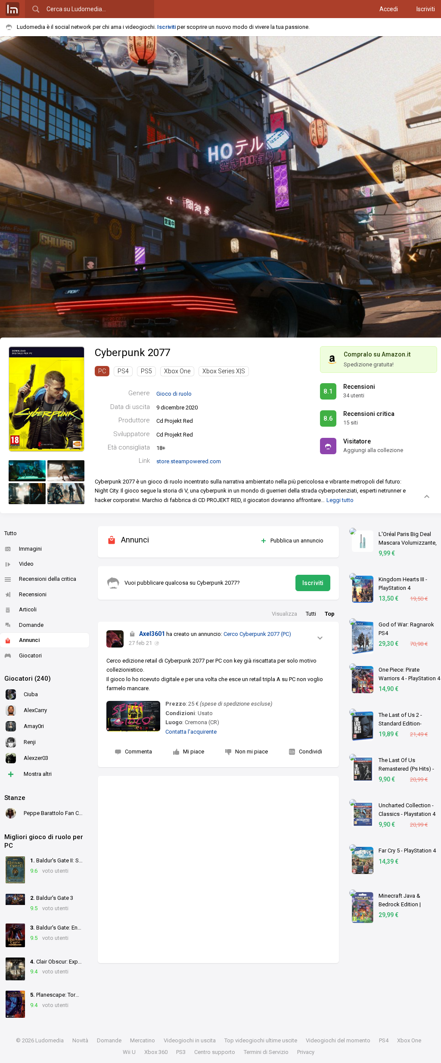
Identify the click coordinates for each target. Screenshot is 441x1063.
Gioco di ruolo (174, 393)
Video (26, 564)
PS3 (181, 1052)
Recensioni (33, 594)
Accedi (388, 9)
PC (102, 371)
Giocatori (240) (27, 678)
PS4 (123, 371)
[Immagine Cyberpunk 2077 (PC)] (27, 470)
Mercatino (142, 1040)
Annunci (29, 640)
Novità (80, 1040)
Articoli (28, 609)
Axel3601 (152, 633)
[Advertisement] (218, 869)
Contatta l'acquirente (191, 731)
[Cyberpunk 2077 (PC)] (46, 398)
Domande (31, 625)
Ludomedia (49, 1040)
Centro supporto (214, 1052)
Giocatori (30, 655)
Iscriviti (425, 9)
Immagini (30, 548)
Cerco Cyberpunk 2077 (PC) (257, 634)
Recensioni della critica (47, 579)
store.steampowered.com (188, 461)
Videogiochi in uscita (190, 1040)
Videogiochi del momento (338, 1040)
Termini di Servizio (266, 1052)
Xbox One (177, 371)
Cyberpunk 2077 (132, 353)
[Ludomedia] (12, 9)
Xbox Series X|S (223, 371)
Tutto (10, 533)
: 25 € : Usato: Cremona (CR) (218, 712)
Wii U (129, 1052)
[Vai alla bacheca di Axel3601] (115, 639)
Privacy (305, 1052)
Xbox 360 (156, 1052)
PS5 (146, 371)
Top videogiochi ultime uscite (260, 1040)
